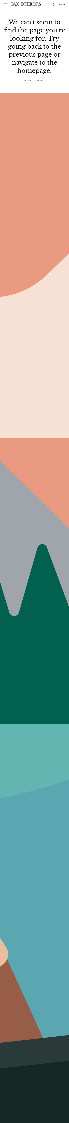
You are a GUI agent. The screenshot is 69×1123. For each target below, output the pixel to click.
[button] (5, 5)
